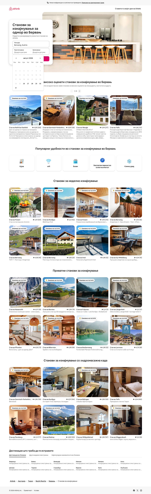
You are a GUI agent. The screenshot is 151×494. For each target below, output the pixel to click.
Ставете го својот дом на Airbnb (128, 9)
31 (16, 88)
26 (24, 84)
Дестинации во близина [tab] (17, 455)
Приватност (28, 490)
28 (32, 84)
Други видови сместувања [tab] (38, 455)
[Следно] (79, 91)
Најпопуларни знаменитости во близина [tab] (66, 455)
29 (36, 84)
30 (40, 84)
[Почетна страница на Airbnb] (14, 8)
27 (28, 84)
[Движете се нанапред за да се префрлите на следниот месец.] (40, 58)
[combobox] (31, 45)
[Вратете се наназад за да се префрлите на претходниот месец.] (16, 58)
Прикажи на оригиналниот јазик (93, 3)
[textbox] (21, 52)
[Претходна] (71, 91)
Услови (36, 490)
